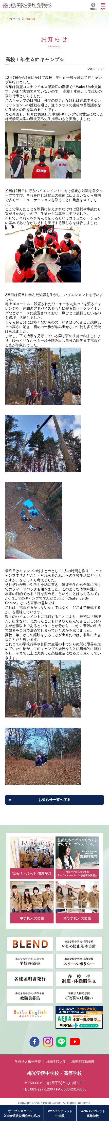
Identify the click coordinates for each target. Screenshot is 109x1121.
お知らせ (30, 19)
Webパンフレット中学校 (60, 1113)
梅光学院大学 (56, 1062)
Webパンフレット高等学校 (93, 1113)
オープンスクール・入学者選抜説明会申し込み (22, 1113)
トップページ (12, 19)
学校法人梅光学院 (28, 1062)
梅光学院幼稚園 (83, 1062)
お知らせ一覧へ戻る (54, 800)
